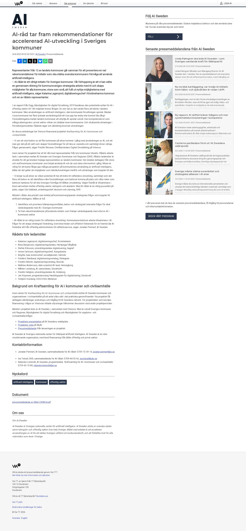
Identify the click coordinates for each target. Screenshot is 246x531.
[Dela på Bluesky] (40, 61)
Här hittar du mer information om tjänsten (31, 475)
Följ (150, 36)
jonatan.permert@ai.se (104, 351)
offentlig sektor (58, 382)
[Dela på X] (30, 61)
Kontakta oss (42, 496)
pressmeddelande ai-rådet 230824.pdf (31, 402)
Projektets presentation (29, 321)
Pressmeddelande (27, 328)
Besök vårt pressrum (161, 216)
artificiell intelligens (23, 382)
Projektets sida (25, 325)
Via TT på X (17, 502)
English (24, 518)
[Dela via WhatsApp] (45, 61)
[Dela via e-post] (50, 61)
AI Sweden (41, 54)
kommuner (41, 382)
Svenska (16, 518)
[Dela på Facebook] (19, 61)
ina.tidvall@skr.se (88, 358)
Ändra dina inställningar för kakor (27, 507)
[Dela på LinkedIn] (24, 61)
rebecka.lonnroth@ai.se (45, 365)
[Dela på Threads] (35, 61)
